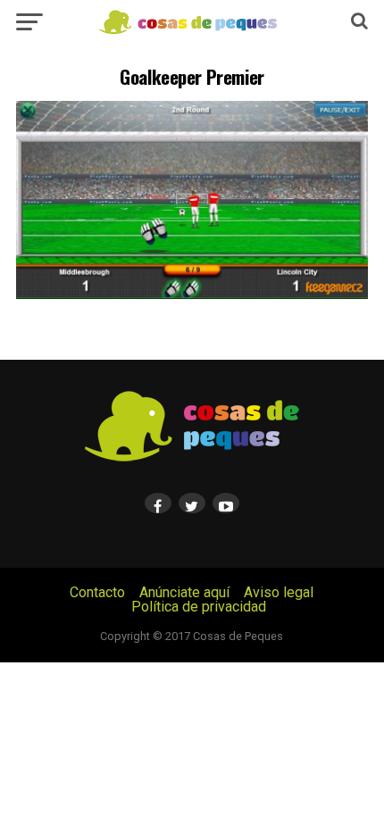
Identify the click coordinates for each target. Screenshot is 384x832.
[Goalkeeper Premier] (192, 294)
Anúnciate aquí (184, 592)
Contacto (97, 592)
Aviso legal (278, 592)
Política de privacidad (198, 606)
